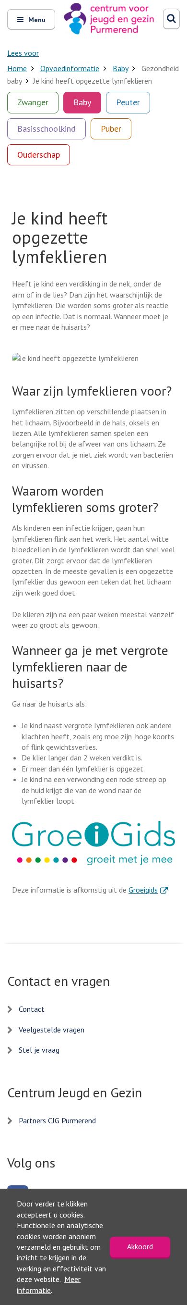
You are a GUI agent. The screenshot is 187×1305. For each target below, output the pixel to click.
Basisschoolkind (46, 128)
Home (17, 68)
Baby (120, 68)
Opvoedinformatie (69, 68)
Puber (111, 128)
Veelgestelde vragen (51, 1029)
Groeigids (148, 890)
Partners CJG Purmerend (57, 1120)
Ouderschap (38, 154)
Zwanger (32, 102)
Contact (32, 1009)
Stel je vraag (39, 1050)
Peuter (128, 102)
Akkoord (140, 1246)
